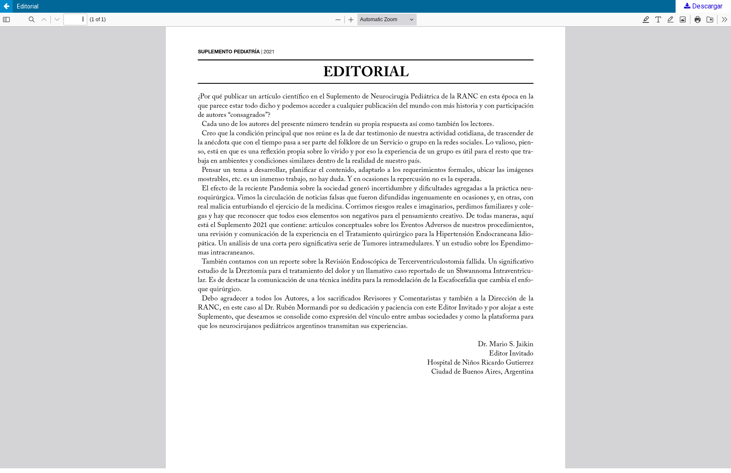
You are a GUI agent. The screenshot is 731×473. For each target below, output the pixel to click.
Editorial (27, 6)
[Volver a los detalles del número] (6, 6)
